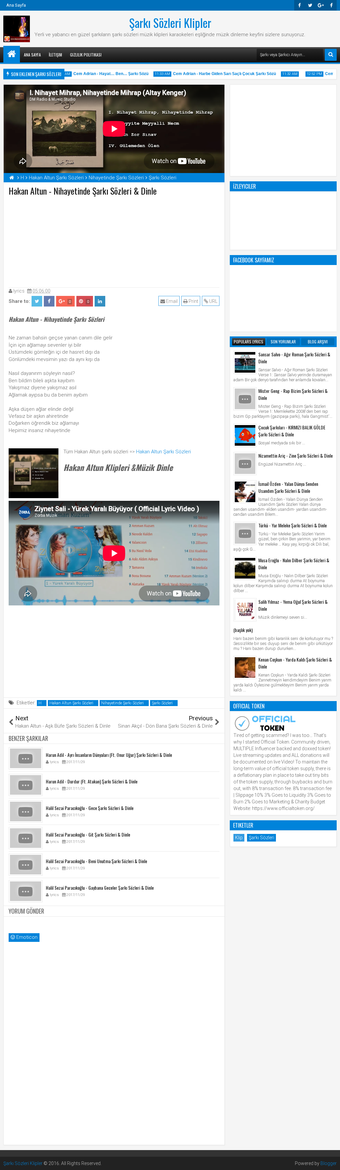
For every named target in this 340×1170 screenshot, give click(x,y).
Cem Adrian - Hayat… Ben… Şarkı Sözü (103, 73)
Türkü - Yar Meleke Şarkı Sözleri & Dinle (292, 525)
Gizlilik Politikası (86, 54)
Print (193, 301)
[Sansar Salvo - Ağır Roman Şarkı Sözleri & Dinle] (245, 362)
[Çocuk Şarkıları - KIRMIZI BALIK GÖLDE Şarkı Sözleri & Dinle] (245, 435)
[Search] (331, 55)
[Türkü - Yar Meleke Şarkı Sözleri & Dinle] (245, 533)
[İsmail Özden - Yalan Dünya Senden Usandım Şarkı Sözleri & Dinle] (245, 492)
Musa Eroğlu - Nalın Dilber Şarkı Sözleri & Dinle (293, 564)
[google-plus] (320, 5)
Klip (239, 837)
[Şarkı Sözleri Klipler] (11, 54)
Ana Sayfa (16, 5)
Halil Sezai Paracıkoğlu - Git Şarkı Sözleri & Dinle (88, 834)
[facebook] (331, 5)
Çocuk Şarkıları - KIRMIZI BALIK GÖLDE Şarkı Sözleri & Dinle (291, 431)
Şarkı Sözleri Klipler (170, 22)
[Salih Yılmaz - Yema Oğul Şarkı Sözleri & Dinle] (245, 609)
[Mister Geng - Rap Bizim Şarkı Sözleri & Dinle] (245, 399)
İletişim (55, 54)
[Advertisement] (114, 240)
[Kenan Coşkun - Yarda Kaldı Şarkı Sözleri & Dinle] (245, 667)
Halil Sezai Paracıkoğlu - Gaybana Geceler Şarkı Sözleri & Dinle (100, 887)
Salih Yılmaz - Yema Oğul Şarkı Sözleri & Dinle (293, 605)
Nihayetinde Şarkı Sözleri (122, 703)
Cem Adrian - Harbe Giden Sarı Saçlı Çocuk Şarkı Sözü (216, 73)
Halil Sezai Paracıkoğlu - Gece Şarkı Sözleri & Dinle (89, 807)
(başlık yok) (243, 629)
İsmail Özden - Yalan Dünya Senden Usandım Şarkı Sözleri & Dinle (288, 487)
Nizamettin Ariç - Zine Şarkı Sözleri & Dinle (295, 455)
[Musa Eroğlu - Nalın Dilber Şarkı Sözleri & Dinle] (245, 568)
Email (171, 301)
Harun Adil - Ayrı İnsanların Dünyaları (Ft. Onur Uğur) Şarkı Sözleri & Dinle (109, 754)
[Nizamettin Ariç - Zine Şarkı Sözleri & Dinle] (245, 463)
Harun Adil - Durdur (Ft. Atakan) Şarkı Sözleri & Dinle (91, 781)
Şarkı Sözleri (162, 703)
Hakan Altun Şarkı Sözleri (163, 452)
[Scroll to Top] (330, 1160)
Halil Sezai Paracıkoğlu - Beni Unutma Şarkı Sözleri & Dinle (96, 860)
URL (212, 301)
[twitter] (310, 5)
